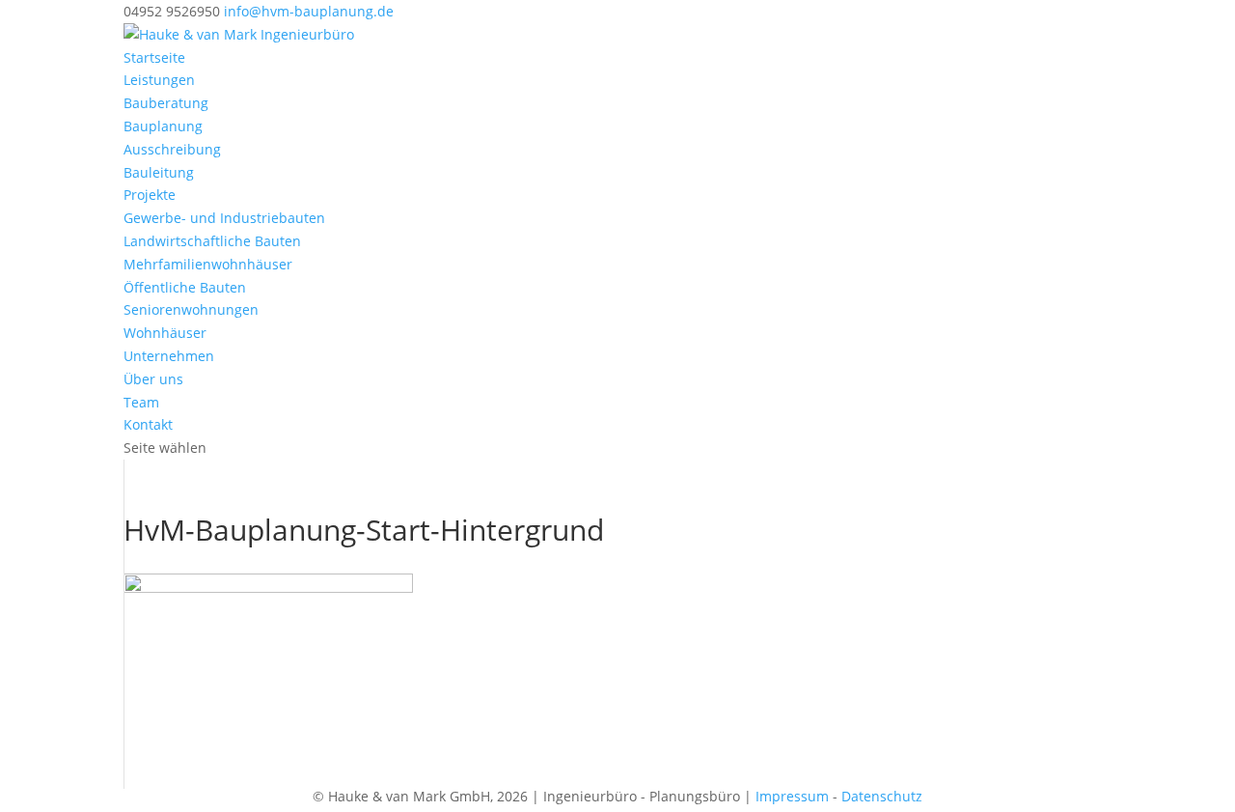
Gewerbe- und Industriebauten (224, 218)
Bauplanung (163, 126)
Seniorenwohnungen (191, 309)
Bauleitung (159, 172)
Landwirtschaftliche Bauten (212, 241)
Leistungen (159, 79)
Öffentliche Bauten (185, 287)
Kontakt (148, 424)
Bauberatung (166, 103)
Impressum (792, 796)
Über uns (153, 379)
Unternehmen (169, 356)
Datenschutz (881, 796)
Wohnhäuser (165, 332)
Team (141, 402)
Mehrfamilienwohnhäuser (208, 264)
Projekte (150, 194)
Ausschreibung (172, 149)
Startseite (154, 57)
